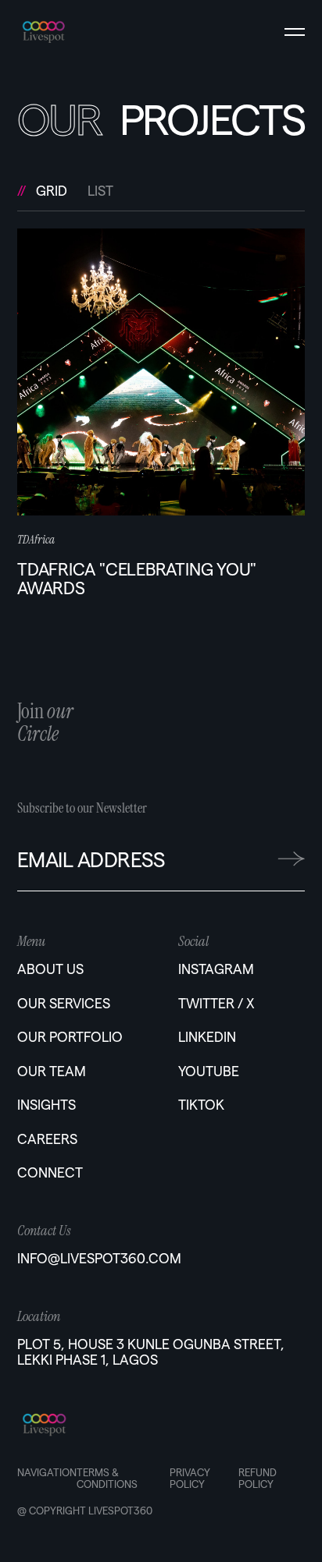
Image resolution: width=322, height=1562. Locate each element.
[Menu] (294, 32)
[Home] (65, 26)
